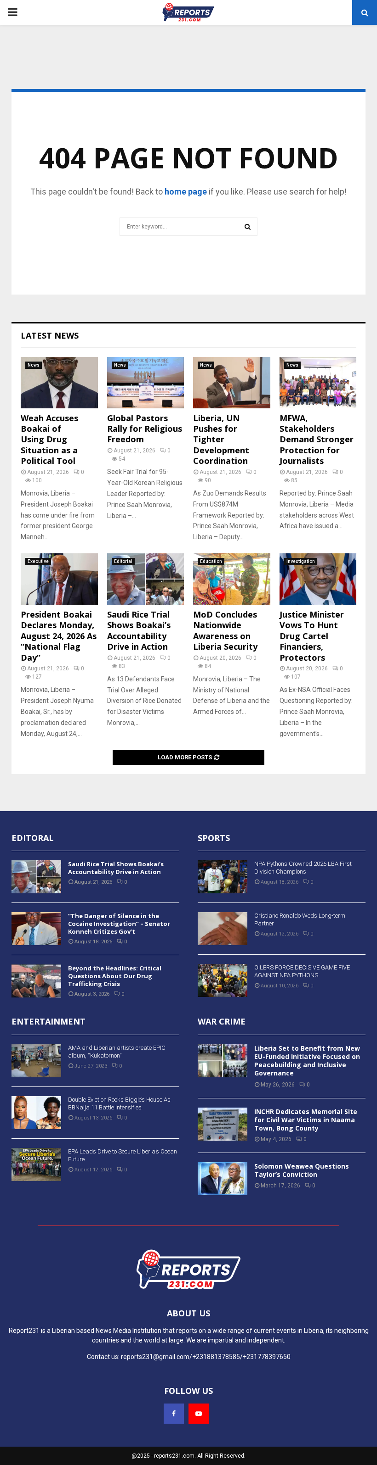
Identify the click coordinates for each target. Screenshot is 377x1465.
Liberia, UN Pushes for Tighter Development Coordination (221, 439)
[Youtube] (198, 1414)
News (34, 365)
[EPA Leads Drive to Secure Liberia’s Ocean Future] (36, 1164)
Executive (38, 561)
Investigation (300, 561)
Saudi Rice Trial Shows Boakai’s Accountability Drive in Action (139, 630)
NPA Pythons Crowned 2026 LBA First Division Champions (303, 867)
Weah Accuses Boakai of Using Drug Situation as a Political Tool (49, 439)
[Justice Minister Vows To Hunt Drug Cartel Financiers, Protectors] (318, 579)
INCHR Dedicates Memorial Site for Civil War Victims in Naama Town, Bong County (305, 1119)
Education (211, 561)
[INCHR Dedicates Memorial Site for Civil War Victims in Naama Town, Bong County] (222, 1124)
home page (186, 191)
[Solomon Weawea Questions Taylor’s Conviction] (222, 1178)
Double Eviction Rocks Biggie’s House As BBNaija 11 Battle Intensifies (119, 1103)
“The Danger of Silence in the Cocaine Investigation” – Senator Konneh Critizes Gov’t (119, 924)
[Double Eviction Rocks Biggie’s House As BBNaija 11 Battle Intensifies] (36, 1112)
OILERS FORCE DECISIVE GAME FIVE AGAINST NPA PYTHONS (302, 971)
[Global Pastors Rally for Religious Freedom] (145, 382)
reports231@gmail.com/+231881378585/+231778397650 (206, 1356)
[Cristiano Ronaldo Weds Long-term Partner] (222, 928)
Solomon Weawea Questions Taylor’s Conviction (301, 1170)
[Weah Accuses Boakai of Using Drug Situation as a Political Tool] (59, 382)
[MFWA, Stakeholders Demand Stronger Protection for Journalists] (318, 382)
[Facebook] (174, 1414)
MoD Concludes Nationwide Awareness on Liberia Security (225, 630)
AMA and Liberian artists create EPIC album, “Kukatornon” (117, 1051)
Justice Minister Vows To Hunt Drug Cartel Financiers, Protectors (312, 636)
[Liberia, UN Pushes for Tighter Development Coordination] (231, 382)
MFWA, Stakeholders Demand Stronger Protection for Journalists (317, 439)
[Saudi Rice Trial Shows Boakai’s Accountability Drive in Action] (145, 579)
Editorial (123, 561)
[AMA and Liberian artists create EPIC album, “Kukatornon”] (36, 1060)
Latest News (50, 335)
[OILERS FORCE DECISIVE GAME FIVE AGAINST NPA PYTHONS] (222, 980)
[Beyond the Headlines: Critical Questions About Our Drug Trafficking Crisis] (36, 980)
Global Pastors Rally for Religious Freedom (144, 428)
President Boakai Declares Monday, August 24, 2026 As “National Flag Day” (59, 636)
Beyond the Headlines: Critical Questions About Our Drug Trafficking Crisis (114, 976)
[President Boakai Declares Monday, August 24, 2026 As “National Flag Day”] (59, 579)
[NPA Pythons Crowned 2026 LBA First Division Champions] (222, 876)
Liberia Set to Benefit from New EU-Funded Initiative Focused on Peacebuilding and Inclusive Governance (307, 1061)
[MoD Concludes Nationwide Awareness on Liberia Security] (231, 579)
